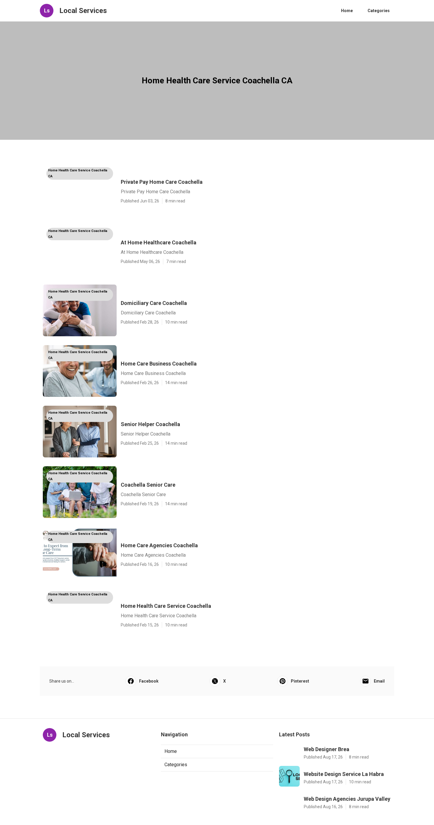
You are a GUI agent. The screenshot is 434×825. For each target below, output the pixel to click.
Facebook (149, 681)
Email (379, 681)
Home (347, 10)
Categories (379, 10)
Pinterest (300, 681)
